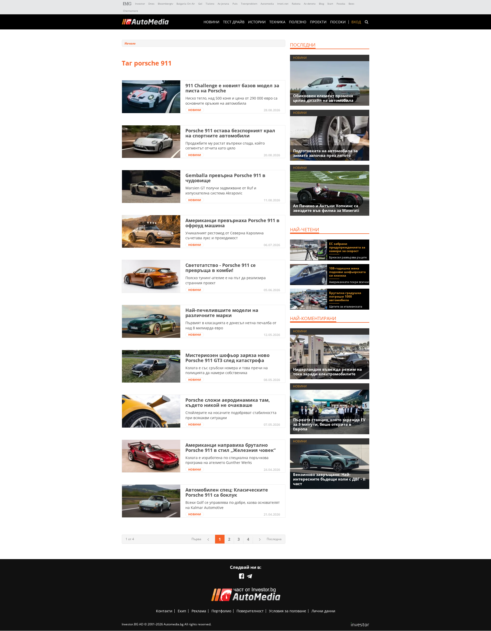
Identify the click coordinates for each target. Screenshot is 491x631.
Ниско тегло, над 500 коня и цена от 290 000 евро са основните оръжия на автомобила (231, 101)
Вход (356, 22)
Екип (182, 610)
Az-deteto (310, 3)
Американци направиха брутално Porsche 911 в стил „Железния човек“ (230, 447)
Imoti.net (282, 3)
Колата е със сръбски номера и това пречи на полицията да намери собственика (226, 370)
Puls (235, 3)
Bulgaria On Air (185, 3)
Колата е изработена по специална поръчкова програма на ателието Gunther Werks (227, 460)
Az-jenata (223, 3)
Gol (200, 3)
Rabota (296, 3)
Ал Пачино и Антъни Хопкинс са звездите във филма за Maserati (326, 208)
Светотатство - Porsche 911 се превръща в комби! (220, 267)
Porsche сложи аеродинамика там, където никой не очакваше (227, 402)
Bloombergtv (165, 3)
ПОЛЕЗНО (297, 22)
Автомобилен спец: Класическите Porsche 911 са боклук (226, 492)
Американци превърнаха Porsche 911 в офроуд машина (232, 223)
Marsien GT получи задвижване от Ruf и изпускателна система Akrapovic (220, 190)
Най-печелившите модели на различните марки (221, 312)
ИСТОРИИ (257, 22)
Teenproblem (249, 3)
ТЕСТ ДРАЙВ (233, 22)
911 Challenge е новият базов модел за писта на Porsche (232, 88)
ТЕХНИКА (277, 22)
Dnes (151, 3)
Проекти (318, 22)
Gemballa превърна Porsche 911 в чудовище (225, 177)
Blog (321, 3)
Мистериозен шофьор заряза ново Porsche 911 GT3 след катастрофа (227, 357)
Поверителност (250, 610)
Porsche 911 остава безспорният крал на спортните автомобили (230, 133)
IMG (127, 3)
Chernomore (130, 11)
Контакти (164, 610)
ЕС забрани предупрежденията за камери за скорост (347, 247)
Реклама (199, 610)
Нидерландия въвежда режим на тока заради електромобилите (327, 371)
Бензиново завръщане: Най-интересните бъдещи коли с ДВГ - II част (329, 479)
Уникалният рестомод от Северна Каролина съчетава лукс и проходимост (224, 236)
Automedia (267, 3)
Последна (274, 539)
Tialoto (210, 3)
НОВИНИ (211, 22)
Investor (140, 3)
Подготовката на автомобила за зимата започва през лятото (325, 153)
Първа (196, 539)
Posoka (341, 3)
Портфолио (221, 610)
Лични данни (323, 610)
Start (330, 3)
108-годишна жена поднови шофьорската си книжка (347, 272)
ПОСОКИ (338, 22)
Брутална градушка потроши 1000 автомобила (345, 296)
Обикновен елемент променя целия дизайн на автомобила (323, 98)
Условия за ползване (287, 610)
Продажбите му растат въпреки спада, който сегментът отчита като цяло (225, 146)
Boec (351, 3)
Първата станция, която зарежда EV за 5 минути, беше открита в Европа (329, 424)
